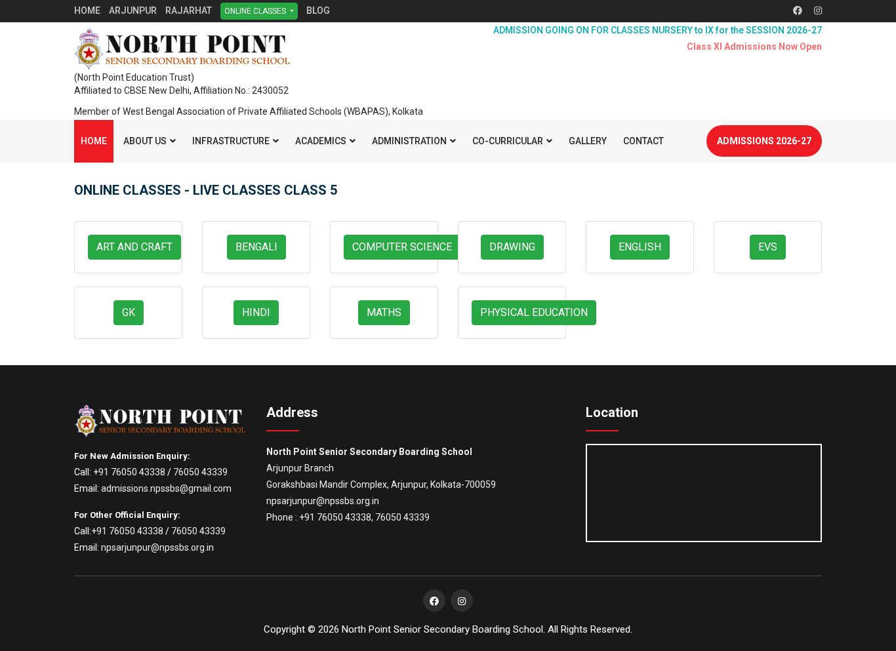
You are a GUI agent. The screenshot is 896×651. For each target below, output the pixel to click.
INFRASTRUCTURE (231, 141)
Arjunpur (133, 10)
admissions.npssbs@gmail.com (166, 488)
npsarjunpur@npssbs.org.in (157, 547)
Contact (643, 141)
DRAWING (512, 247)
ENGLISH (640, 247)
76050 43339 (200, 472)
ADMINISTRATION (409, 141)
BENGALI (256, 247)
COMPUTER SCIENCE (402, 247)
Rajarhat (188, 10)
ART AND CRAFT (134, 247)
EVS (767, 247)
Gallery (588, 141)
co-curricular (507, 141)
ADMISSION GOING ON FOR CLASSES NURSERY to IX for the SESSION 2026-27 (657, 30)
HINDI (256, 312)
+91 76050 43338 (129, 472)
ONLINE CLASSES (256, 11)
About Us (145, 141)
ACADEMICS (320, 141)
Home (87, 10)
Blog (318, 10)
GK (128, 312)
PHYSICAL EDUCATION (534, 312)
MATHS (384, 312)
